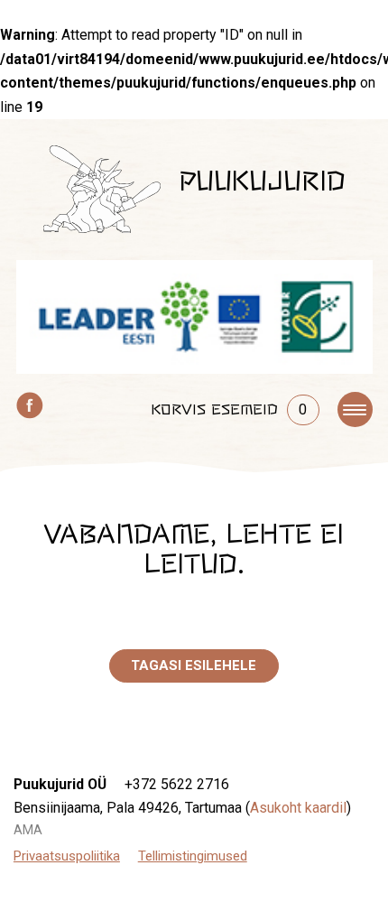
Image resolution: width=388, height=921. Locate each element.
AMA (28, 830)
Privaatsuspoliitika (67, 856)
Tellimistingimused (192, 856)
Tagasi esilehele (193, 665)
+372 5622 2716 (177, 784)
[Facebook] (29, 403)
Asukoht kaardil (298, 807)
